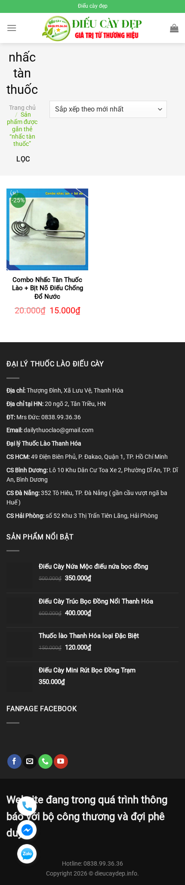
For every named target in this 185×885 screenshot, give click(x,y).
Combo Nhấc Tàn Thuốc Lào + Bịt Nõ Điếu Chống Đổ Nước (47, 288)
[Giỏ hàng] (174, 28)
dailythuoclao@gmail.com (58, 430)
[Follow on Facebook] (14, 761)
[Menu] (11, 27)
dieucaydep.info (116, 873)
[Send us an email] (30, 761)
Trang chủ (22, 107)
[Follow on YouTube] (61, 761)
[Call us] (45, 761)
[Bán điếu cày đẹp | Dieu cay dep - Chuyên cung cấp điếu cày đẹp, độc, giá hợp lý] (92, 28)
